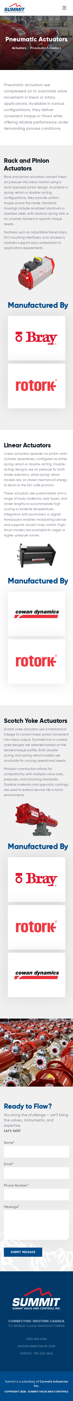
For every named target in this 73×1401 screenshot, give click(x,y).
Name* (9, 1143)
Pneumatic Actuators (46, 48)
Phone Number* (16, 1185)
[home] (14, 8)
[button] (64, 7)
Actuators (19, 48)
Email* (9, 1164)
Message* (11, 1207)
